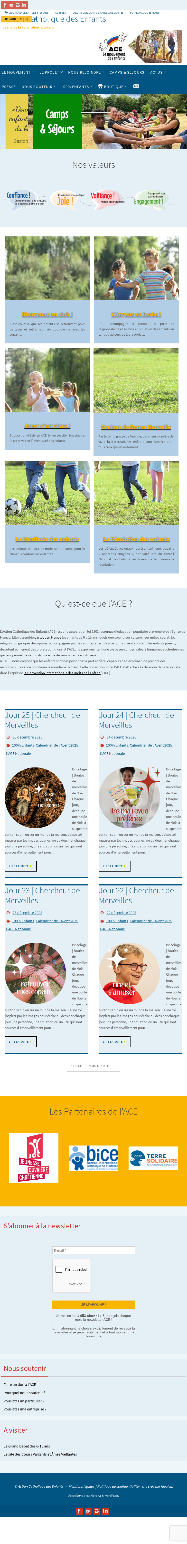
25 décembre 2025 (27, 736)
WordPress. (111, 1487)
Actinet (60, 12)
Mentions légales (82, 1477)
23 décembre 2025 (27, 907)
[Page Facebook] (5, 5)
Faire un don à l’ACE (20, 1375)
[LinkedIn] (24, 5)
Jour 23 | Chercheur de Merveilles (42, 891)
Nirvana (95, 1487)
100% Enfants (23, 743)
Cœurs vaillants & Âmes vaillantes (98, 12)
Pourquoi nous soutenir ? (24, 1383)
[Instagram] (18, 5)
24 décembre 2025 (121, 736)
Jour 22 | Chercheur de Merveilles (136, 891)
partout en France (47, 637)
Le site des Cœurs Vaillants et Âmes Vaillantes (40, 1445)
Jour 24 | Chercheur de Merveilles (136, 720)
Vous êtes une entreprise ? (25, 1400)
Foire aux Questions (145, 12)
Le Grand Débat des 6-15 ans (27, 1437)
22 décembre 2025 (121, 907)
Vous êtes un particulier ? (24, 1391)
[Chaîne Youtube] (11, 5)
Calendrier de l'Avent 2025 (57, 743)
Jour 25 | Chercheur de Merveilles (42, 720)
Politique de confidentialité (117, 1477)
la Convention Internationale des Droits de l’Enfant (62, 672)
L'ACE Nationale (18, 750)
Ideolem (167, 1477)
